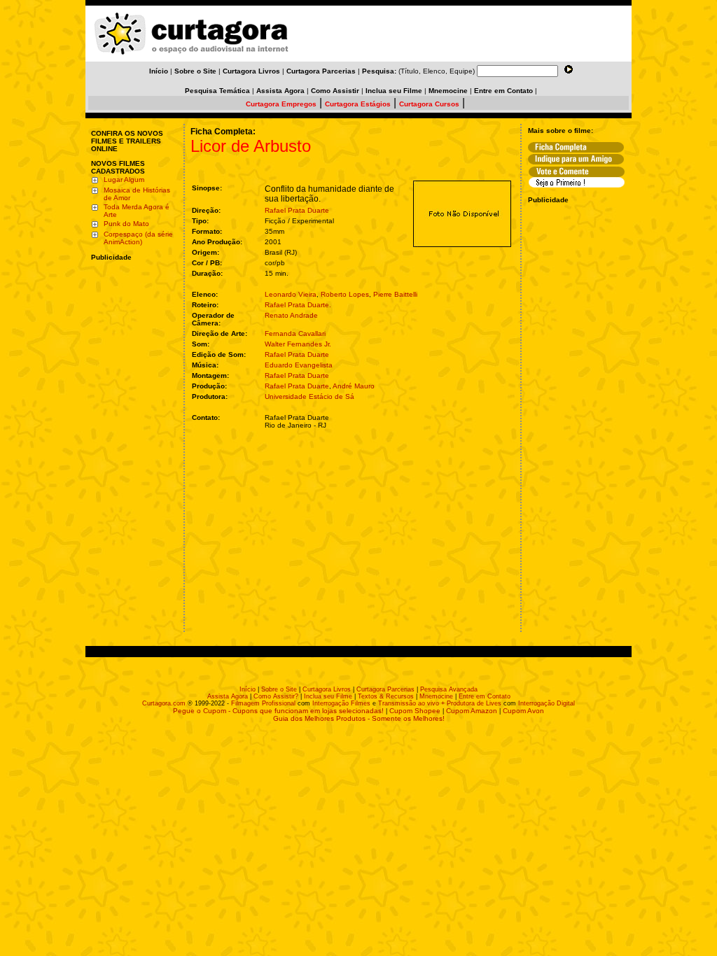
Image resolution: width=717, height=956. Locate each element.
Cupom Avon (523, 711)
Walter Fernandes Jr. (298, 344)
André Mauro (354, 386)
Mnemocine (436, 696)
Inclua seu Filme (328, 696)
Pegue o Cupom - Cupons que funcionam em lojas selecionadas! (278, 711)
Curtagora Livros (326, 689)
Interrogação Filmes (341, 703)
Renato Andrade (291, 315)
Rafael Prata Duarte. (298, 305)
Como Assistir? (275, 696)
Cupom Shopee (414, 711)
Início (247, 689)
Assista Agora (227, 696)
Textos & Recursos (386, 696)
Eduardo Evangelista (299, 365)
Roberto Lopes (345, 294)
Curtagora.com (164, 703)
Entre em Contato (484, 696)
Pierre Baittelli (395, 294)
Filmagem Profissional (263, 703)
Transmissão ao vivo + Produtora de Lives (439, 703)
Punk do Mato (126, 223)
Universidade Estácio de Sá (309, 396)
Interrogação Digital (546, 703)
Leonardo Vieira (290, 294)
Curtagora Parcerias (385, 689)
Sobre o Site (279, 689)
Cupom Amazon (471, 711)
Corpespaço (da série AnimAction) (138, 238)
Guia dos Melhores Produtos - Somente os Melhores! (359, 718)
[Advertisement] (133, 352)
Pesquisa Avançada (449, 689)
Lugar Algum (124, 179)
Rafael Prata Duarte (297, 210)
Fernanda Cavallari (295, 333)
